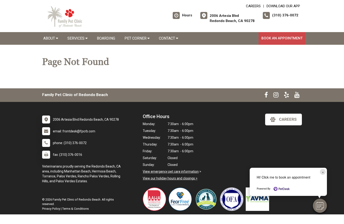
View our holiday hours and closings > (170, 178)
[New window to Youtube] (297, 96)
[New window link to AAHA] (155, 199)
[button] (320, 206)
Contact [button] (167, 38)
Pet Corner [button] (135, 38)
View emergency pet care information (171, 171)
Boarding (106, 38)
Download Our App (283, 6)
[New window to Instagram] (276, 96)
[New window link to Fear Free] (181, 199)
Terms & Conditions (75, 208)
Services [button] (76, 38)
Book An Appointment (282, 38)
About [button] (49, 38)
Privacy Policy (51, 208)
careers (288, 119)
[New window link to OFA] (233, 199)
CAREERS (253, 6)
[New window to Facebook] (266, 96)
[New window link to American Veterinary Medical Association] (258, 199)
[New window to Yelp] (286, 96)
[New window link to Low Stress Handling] (207, 199)
